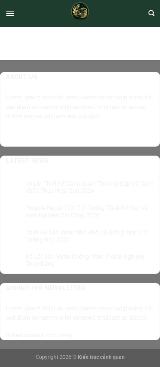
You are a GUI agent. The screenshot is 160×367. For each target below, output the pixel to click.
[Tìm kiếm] (151, 13)
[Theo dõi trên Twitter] (39, 135)
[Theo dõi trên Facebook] (13, 135)
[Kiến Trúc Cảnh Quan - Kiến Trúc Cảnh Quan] (80, 13)
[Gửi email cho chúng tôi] (53, 135)
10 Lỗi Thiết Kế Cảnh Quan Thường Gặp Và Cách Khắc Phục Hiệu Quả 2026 (89, 187)
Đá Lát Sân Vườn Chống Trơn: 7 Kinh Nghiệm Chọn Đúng (84, 260)
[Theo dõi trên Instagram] (26, 135)
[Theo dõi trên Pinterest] (66, 135)
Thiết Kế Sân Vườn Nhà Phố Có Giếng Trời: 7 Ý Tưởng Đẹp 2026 (86, 236)
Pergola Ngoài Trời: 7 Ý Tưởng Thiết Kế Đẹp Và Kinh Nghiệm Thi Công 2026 (86, 211)
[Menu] (10, 13)
